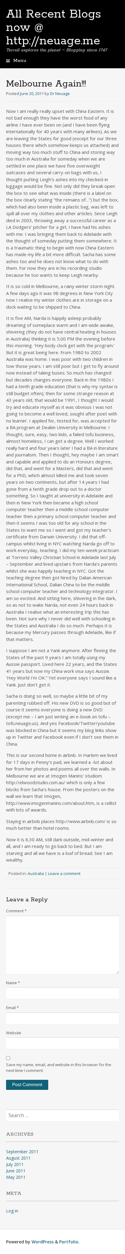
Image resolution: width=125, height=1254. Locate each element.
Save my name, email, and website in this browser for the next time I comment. (58, 1067)
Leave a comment (64, 873)
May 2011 (15, 1177)
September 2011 (22, 1151)
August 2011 (18, 1158)
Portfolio (68, 1242)
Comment (16, 910)
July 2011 (15, 1164)
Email (12, 1007)
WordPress (43, 1242)
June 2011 (15, 1171)
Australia (36, 873)
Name (13, 982)
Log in (12, 1211)
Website (13, 1032)
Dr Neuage (60, 93)
